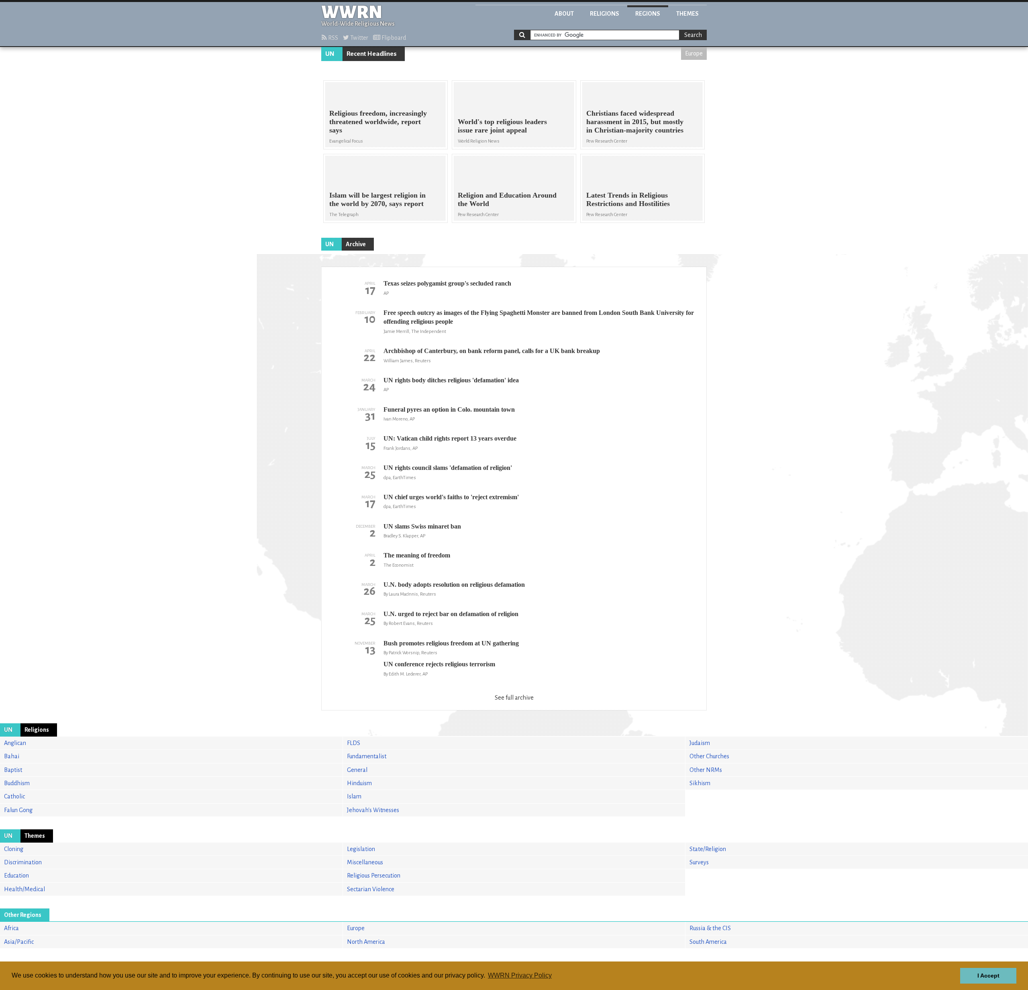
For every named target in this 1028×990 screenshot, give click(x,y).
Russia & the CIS (710, 928)
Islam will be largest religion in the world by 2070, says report (377, 199)
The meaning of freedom (416, 555)
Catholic (14, 796)
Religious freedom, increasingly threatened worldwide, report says (378, 121)
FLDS (353, 743)
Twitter (358, 38)
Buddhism (17, 783)
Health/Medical (24, 889)
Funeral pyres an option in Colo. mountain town (449, 409)
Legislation (361, 849)
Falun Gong (18, 810)
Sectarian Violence (370, 889)
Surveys (699, 862)
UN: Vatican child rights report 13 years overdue (449, 438)
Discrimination (23, 862)
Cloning (13, 849)
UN (330, 53)
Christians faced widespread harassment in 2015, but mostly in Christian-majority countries (634, 121)
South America (708, 942)
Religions (604, 13)
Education (16, 875)
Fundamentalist (366, 756)
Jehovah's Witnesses (373, 810)
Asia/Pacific (19, 942)
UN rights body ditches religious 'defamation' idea (451, 380)
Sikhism (699, 783)
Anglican (15, 743)
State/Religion (707, 849)
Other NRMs (705, 770)
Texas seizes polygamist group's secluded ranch (447, 283)
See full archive (514, 697)
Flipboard (393, 38)
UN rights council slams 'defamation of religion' (447, 467)
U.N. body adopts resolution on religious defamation (454, 584)
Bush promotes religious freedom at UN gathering (451, 643)
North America (366, 942)
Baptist (13, 770)
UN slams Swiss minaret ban (422, 526)
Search (693, 35)
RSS (332, 38)
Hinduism (359, 783)
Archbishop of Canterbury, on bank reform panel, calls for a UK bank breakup (491, 350)
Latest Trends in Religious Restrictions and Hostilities (628, 199)
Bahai (11, 756)
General (357, 770)
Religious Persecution (373, 875)
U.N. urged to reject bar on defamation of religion (450, 613)
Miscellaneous (365, 862)
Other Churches (709, 756)
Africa (11, 928)
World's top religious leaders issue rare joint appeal (502, 126)
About (564, 13)
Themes (687, 13)
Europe (694, 53)
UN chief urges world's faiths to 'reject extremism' (451, 497)
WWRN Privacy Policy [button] (520, 975)
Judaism (699, 743)
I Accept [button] (988, 975)
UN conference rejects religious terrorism (439, 664)
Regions (647, 13)
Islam (354, 796)
